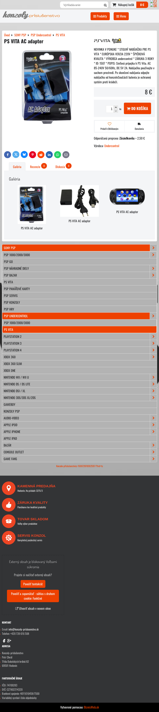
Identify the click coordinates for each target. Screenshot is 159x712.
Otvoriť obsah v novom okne (34, 608)
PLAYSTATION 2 (13, 336)
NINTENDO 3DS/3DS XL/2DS (20, 397)
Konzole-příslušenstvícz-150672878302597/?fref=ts (79, 466)
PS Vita (8, 282)
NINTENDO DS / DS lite (17, 384)
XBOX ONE (10, 370)
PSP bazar (10, 275)
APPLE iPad (10, 438)
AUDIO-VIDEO (11, 418)
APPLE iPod (10, 424)
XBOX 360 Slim (13, 363)
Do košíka (139, 108)
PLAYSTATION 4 (13, 350)
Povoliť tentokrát (33, 584)
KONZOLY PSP (12, 411)
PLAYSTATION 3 (13, 343)
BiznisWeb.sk (91, 707)
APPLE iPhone (12, 431)
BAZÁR (7, 445)
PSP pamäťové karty (17, 288)
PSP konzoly (12, 302)
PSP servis (11, 295)
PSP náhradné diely (16, 268)
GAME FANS (10, 458)
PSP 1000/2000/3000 (17, 254)
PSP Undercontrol (16, 316)
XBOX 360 (10, 357)
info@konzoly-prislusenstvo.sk (24, 629)
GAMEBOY (9, 404)
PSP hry (9, 309)
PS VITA (8, 329)
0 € (142, 5)
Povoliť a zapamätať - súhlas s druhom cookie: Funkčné (33, 596)
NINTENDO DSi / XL (14, 391)
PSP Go (8, 261)
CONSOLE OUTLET (14, 452)
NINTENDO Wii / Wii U (16, 377)
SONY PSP (10, 247)
